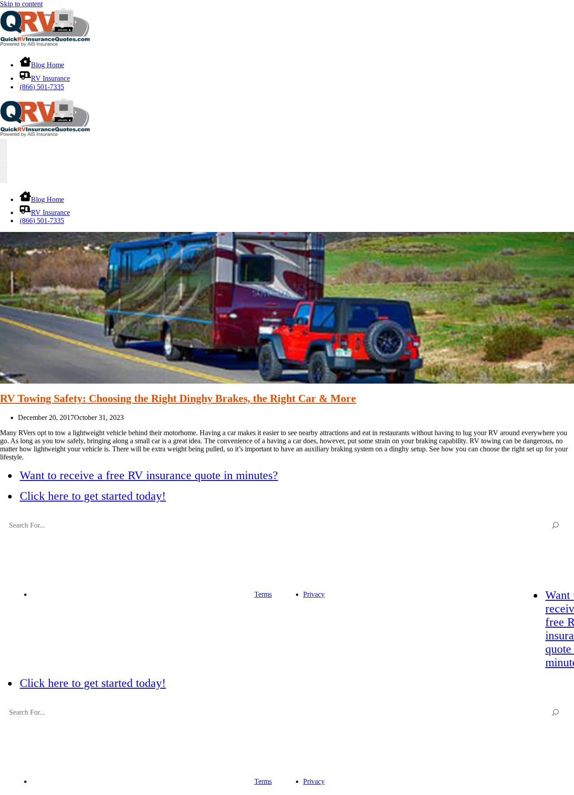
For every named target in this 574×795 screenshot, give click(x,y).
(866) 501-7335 (42, 87)
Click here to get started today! (93, 495)
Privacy (314, 594)
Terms (263, 594)
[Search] (555, 525)
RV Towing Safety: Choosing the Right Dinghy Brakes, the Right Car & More (178, 398)
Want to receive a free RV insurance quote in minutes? (149, 475)
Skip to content (21, 4)
